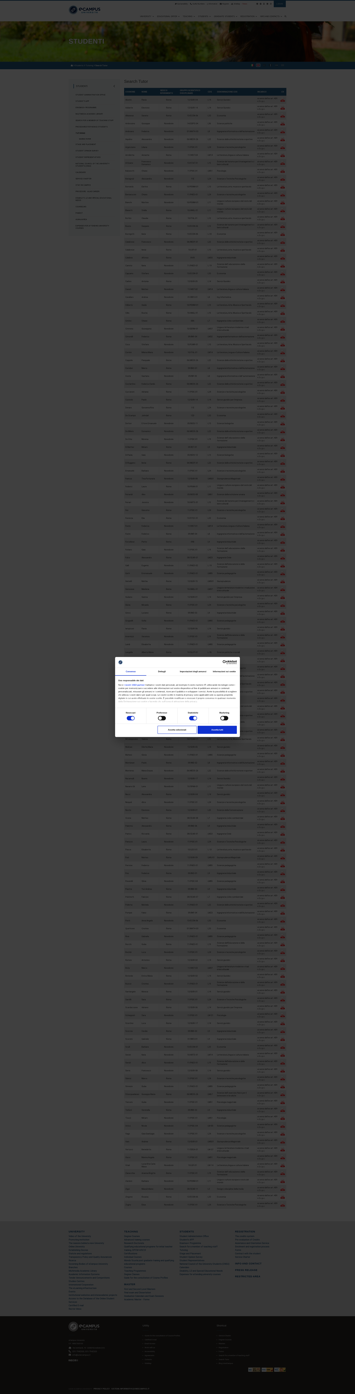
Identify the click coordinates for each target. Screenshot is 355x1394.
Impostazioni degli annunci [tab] (193, 671)
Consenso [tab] (131, 671)
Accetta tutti (217, 730)
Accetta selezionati (177, 730)
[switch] (162, 718)
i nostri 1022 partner (134, 685)
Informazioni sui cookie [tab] (224, 671)
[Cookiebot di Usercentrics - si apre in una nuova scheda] (225, 662)
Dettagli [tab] (162, 671)
